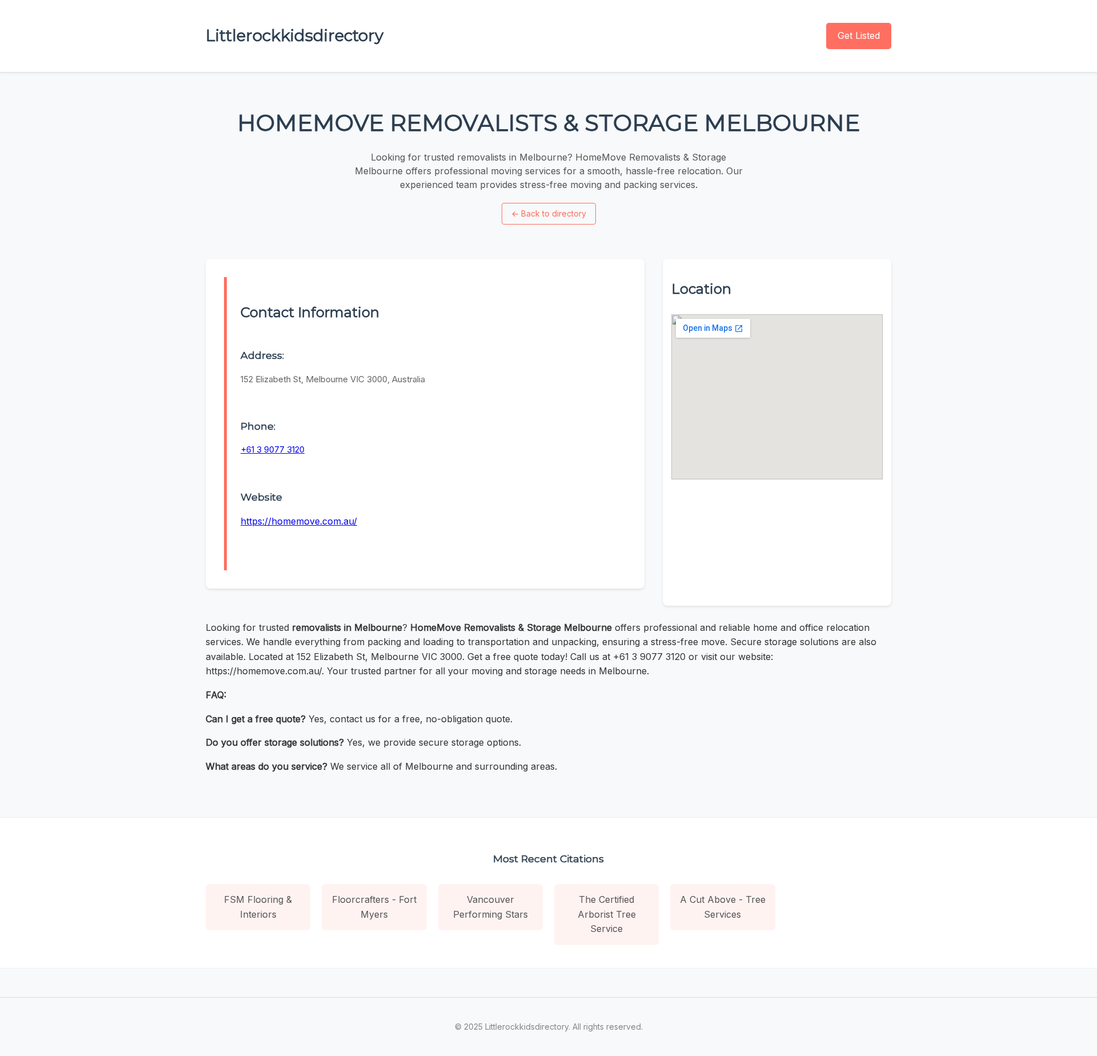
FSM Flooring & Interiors (258, 907)
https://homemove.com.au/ (299, 521)
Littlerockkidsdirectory (294, 35)
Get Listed (859, 35)
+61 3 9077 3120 (273, 449)
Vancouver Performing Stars (490, 907)
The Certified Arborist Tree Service (607, 914)
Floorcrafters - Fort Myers (374, 907)
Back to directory (548, 213)
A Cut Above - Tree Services (723, 907)
